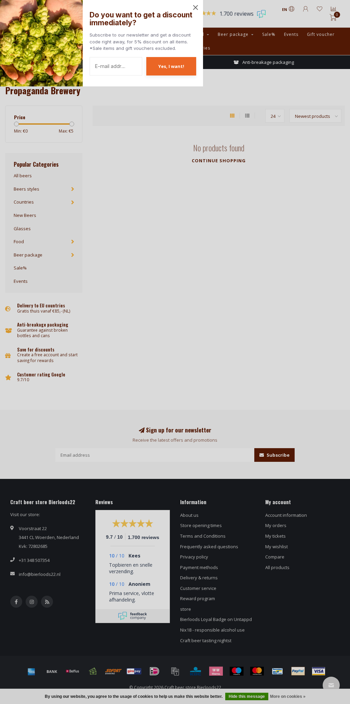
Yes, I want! (171, 66)
